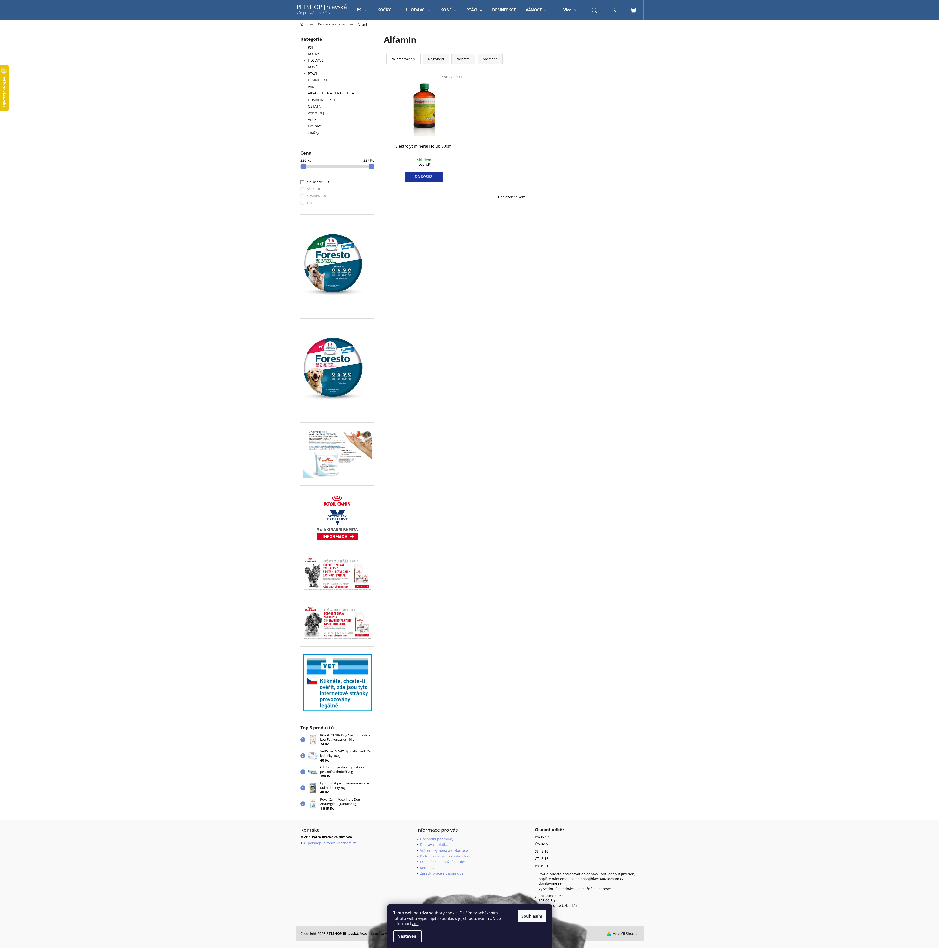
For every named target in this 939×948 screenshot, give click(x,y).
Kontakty (427, 867)
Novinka (316, 196)
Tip (312, 202)
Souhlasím (531, 916)
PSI (310, 47)
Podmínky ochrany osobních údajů (448, 856)
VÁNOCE (315, 86)
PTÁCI (312, 73)
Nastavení (407, 936)
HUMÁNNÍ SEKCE (322, 99)
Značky (313, 132)
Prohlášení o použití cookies (443, 861)
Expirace (315, 126)
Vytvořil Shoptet (626, 933)
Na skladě (318, 182)
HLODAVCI (316, 60)
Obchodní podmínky (436, 839)
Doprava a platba (434, 844)
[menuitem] (362, 10)
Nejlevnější (436, 59)
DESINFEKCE (318, 80)
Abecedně (490, 59)
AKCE (312, 119)
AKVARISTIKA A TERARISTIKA (331, 93)
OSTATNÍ (315, 106)
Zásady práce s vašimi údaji (442, 873)
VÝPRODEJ (316, 113)
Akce (313, 188)
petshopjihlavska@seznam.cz (332, 843)
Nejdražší (463, 59)
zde (415, 923)
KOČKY (313, 54)
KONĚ (312, 67)
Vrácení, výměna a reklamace (444, 850)
